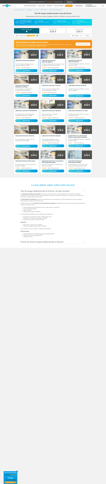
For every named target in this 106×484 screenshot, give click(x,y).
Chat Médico (49, 5)
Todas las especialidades (19, 9)
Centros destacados (26, 29)
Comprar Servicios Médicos (30, 5)
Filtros (87, 35)
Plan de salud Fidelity (58, 5)
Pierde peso (69, 5)
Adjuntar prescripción (83, 44)
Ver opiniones (10, 482)
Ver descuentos (26, 35)
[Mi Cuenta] (102, 6)
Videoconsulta (41, 5)
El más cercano (79, 31)
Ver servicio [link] (26, 70)
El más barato (53, 31)
